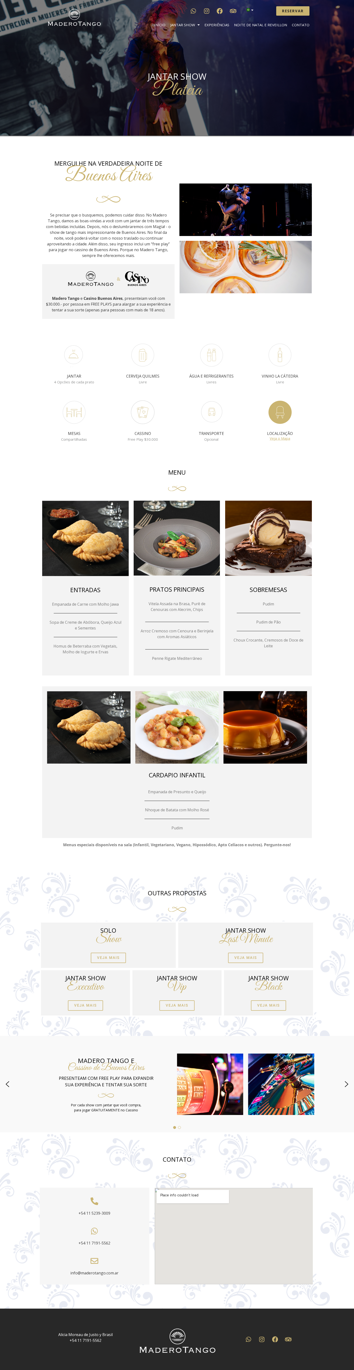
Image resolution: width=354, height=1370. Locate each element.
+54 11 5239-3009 (94, 1213)
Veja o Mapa (280, 438)
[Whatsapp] (193, 11)
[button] (7, 1084)
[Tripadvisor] (233, 11)
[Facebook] (220, 11)
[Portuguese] (247, 10)
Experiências (216, 24)
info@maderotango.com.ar (94, 1273)
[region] (177, 1084)
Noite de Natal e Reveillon (260, 24)
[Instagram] (207, 11)
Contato (300, 24)
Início (159, 24)
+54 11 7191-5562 (94, 1243)
